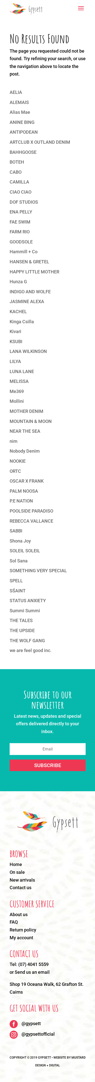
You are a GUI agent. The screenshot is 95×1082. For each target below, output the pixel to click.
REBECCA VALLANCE (31, 521)
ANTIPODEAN (24, 132)
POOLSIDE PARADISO (31, 511)
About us (19, 914)
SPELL (16, 580)
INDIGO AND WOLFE (30, 291)
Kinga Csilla (22, 321)
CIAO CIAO (20, 192)
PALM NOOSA (24, 491)
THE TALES (21, 620)
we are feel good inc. (30, 650)
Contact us (20, 887)
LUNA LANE (22, 371)
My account (21, 937)
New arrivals (22, 880)
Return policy (23, 929)
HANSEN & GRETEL (29, 261)
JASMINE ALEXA (27, 301)
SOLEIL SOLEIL (25, 550)
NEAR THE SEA (25, 431)
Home (16, 864)
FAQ (14, 922)
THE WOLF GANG (27, 640)
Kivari (15, 331)
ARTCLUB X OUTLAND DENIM (40, 142)
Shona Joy (20, 541)
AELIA (16, 92)
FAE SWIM (20, 222)
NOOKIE (18, 461)
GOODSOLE (21, 241)
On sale (17, 872)
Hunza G (18, 281)
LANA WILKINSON (28, 351)
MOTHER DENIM (26, 411)
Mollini (17, 401)
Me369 (17, 391)
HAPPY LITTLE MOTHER (34, 271)
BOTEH (17, 162)
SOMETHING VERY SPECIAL (38, 570)
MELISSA (19, 381)
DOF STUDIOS (24, 202)
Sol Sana (19, 560)
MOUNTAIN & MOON (31, 421)
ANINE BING (22, 122)
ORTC (15, 471)
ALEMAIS (19, 102)
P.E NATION (21, 500)
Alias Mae (20, 112)
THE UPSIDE (22, 630)
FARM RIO (20, 231)
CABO (16, 172)
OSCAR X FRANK (27, 481)
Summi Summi (25, 610)
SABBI (16, 530)
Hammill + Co (23, 251)
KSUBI (16, 341)
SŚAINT (18, 590)
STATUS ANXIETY (28, 600)
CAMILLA (19, 182)
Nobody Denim (25, 451)
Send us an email (32, 972)
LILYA (15, 361)
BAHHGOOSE (23, 152)
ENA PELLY (21, 211)
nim (13, 441)
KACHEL (18, 311)
